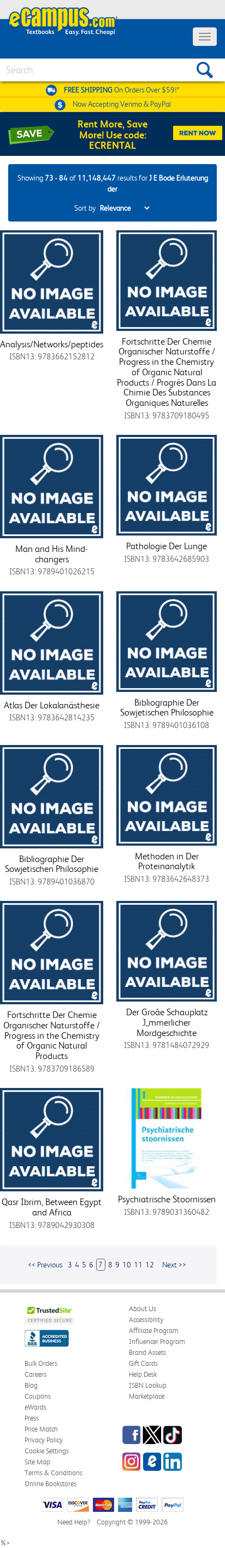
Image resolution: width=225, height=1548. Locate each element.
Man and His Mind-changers (51, 554)
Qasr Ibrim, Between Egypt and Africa (52, 1207)
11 (138, 1264)
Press (32, 1418)
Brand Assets (147, 1352)
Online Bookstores (50, 1484)
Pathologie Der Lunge (166, 545)
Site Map (37, 1462)
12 (149, 1264)
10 (126, 1264)
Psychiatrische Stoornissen (167, 1199)
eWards (35, 1407)
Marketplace (146, 1396)
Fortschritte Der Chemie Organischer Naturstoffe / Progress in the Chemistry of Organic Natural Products (51, 1035)
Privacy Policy (44, 1440)
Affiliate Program (154, 1330)
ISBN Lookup (148, 1385)
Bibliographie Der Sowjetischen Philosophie (167, 707)
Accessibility (146, 1320)
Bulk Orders (41, 1363)
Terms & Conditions (53, 1473)
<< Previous (45, 1264)
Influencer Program (157, 1341)
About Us (142, 1309)
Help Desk (143, 1374)
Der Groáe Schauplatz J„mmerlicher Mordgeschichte (167, 1022)
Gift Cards (143, 1363)
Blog (31, 1385)
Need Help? (73, 1522)
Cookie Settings (47, 1451)
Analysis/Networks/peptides (51, 344)
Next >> (174, 1264)
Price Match (41, 1429)
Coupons (38, 1396)
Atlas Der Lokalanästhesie (51, 705)
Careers (35, 1374)
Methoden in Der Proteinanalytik (167, 861)
